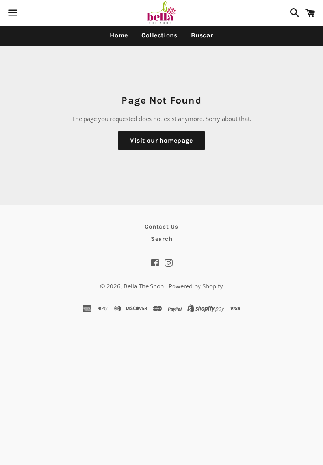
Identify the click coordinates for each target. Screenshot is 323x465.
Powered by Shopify (196, 286)
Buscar (202, 35)
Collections (159, 35)
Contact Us (161, 226)
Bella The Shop (144, 286)
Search (162, 238)
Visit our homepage (161, 140)
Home (119, 35)
